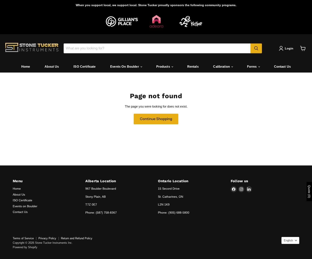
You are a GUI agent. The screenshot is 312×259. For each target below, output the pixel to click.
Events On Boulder (125, 66)
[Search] (256, 48)
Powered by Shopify (25, 247)
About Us (52, 66)
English (288, 240)
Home (25, 66)
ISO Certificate (84, 66)
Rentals (193, 66)
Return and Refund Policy (76, 238)
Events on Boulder (25, 206)
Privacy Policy (47, 238)
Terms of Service (23, 238)
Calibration (222, 66)
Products (163, 66)
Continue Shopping (156, 119)
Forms (252, 66)
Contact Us (282, 66)
